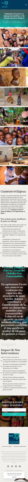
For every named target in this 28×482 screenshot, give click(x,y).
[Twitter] (12, 466)
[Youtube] (20, 466)
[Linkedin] (8, 466)
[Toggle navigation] (22, 4)
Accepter (14, 477)
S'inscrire (14, 414)
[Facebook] (16, 466)
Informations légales (7, 446)
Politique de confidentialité (20, 446)
